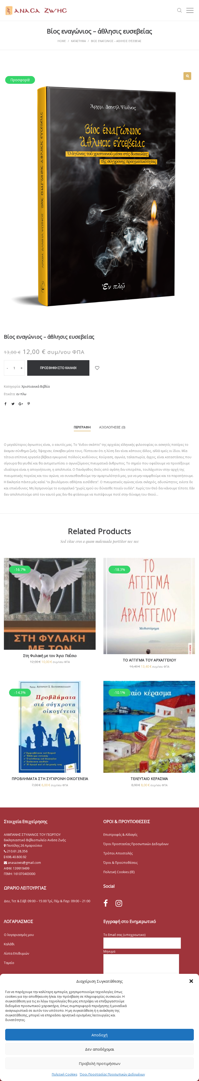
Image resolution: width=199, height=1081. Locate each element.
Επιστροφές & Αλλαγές (120, 834)
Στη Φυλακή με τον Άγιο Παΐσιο (50, 655)
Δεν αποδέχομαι (99, 1049)
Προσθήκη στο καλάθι (58, 368)
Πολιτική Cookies (64, 1074)
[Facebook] (105, 903)
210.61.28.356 (17, 851)
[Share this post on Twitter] (13, 404)
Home (62, 41)
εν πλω (21, 394)
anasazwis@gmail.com (24, 862)
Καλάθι (9, 944)
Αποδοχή (99, 1034)
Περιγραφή (82, 427)
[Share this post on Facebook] (5, 404)
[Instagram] (119, 903)
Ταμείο (9, 963)
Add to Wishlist (97, 368)
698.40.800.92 (15, 857)
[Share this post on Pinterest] (28, 404)
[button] (191, 981)
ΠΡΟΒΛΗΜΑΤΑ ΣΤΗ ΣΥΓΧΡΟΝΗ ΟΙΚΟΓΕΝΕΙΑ (50, 778)
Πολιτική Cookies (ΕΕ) (118, 872)
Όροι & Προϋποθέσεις (120, 862)
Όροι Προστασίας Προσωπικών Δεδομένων (112, 1074)
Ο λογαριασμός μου (19, 935)
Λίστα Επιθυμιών (16, 953)
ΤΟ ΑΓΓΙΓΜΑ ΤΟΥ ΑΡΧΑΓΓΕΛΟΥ (149, 660)
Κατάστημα (78, 41)
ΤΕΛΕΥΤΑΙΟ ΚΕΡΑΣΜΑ (149, 778)
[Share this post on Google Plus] (21, 404)
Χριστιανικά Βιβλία (36, 386)
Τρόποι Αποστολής (118, 853)
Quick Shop (50, 611)
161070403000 (24, 874)
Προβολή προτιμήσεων (99, 1063)
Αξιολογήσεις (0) (112, 427)
